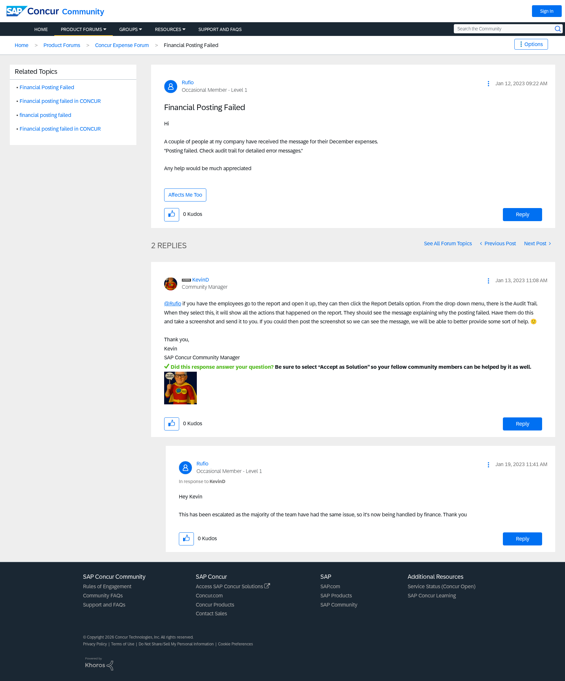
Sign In (547, 11)
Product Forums (61, 45)
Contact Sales (211, 613)
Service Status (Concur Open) (441, 586)
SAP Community (338, 605)
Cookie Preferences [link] (235, 644)
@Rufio (172, 303)
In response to (202, 481)
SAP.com (330, 586)
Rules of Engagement (107, 586)
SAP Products (336, 595)
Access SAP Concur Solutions (230, 586)
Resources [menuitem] (168, 29)
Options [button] (533, 44)
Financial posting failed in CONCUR (60, 101)
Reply (522, 214)
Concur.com (209, 595)
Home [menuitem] (41, 29)
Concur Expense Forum (122, 45)
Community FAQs (103, 595)
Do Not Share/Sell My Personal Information (176, 644)
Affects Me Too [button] (185, 195)
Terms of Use (122, 644)
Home (21, 45)
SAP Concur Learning (432, 595)
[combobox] (508, 28)
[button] (488, 83)
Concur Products (215, 605)
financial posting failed (45, 115)
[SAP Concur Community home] (33, 11)
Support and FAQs (104, 605)
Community (83, 11)
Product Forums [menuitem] (81, 29)
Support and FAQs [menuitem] (220, 29)
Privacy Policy (95, 644)
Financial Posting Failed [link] (191, 45)
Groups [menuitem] (128, 29)
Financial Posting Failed (47, 87)
